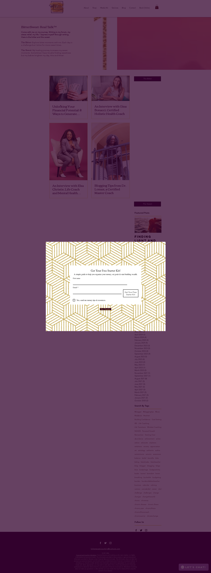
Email (75, 287)
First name (76, 278)
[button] (105, 309)
